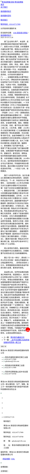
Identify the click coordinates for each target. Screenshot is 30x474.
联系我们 (7, 413)
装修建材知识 (6, 35)
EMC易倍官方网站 (20, 33)
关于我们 (7, 398)
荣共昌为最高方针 (17, 337)
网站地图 (6, 459)
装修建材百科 (9, 408)
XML (13, 459)
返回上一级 (3, 346)
